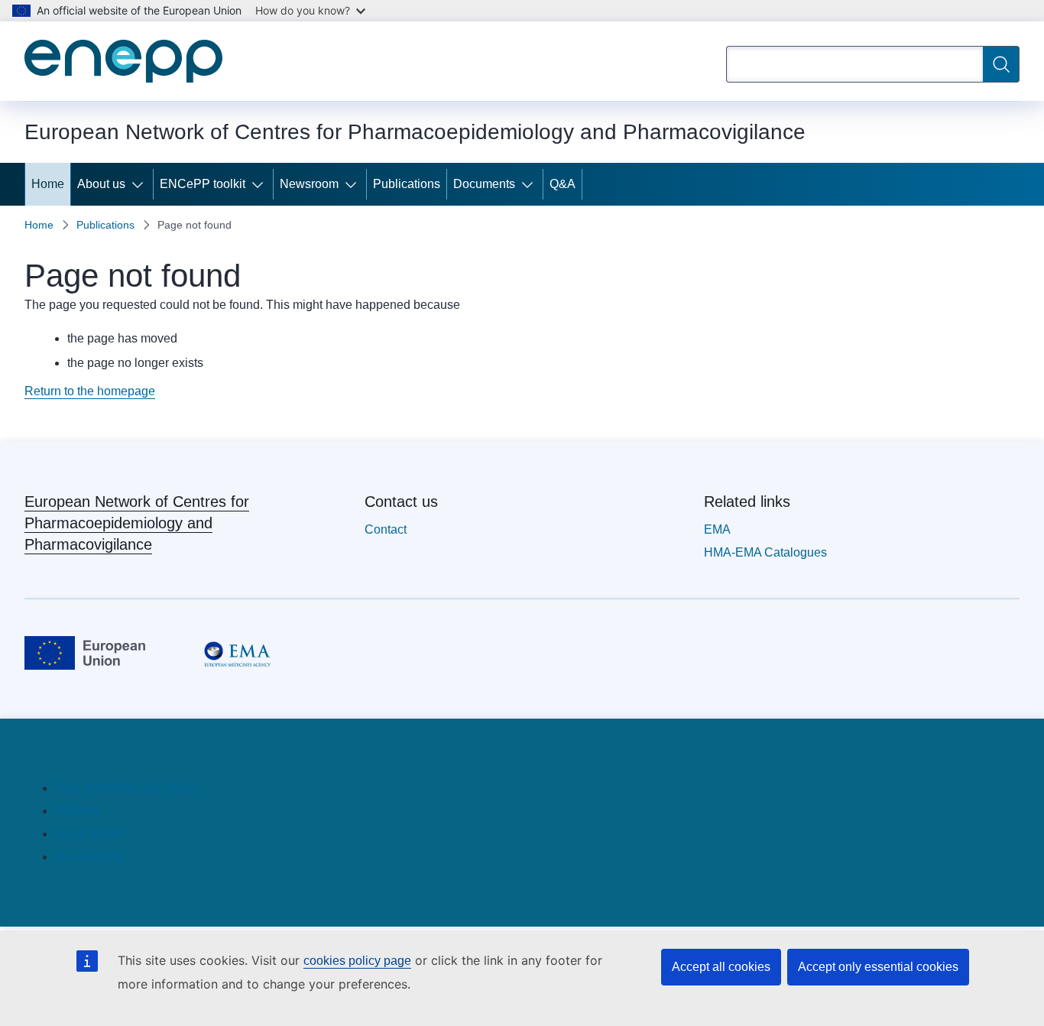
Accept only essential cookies (878, 966)
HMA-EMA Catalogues (765, 552)
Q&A (562, 183)
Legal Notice (89, 833)
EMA (717, 529)
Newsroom (309, 183)
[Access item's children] (140, 184)
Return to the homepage (89, 391)
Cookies (77, 810)
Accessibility (89, 856)
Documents (484, 183)
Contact (386, 529)
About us (101, 183)
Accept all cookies (721, 966)
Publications (406, 183)
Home (47, 183)
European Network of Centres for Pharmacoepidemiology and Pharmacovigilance (136, 523)
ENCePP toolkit (202, 183)
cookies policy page (357, 960)
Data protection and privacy (129, 787)
